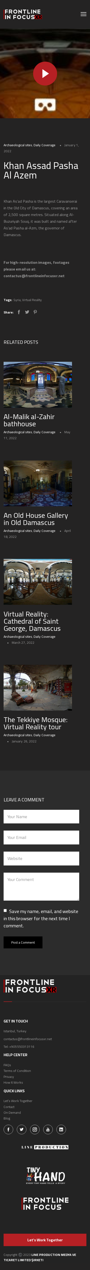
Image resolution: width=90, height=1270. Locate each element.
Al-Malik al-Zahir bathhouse (29, 420)
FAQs (7, 1065)
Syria (17, 300)
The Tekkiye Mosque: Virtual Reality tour (35, 723)
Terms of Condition (17, 1070)
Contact (9, 1106)
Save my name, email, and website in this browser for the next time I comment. (41, 918)
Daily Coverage (44, 145)
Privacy (9, 1076)
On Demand (12, 1112)
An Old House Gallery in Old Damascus (36, 518)
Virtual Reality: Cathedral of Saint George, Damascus (32, 621)
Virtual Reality (32, 300)
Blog (7, 1118)
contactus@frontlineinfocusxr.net (28, 1039)
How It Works (13, 1082)
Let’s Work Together (18, 1100)
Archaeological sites (18, 145)
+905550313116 (21, 1046)
